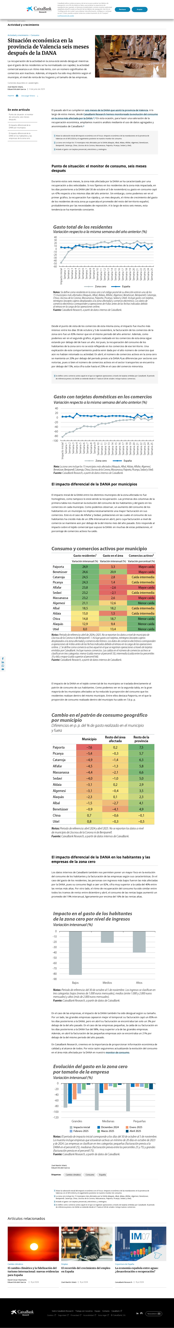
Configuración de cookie (66, 16)
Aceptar (139, 9)
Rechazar (122, 9)
